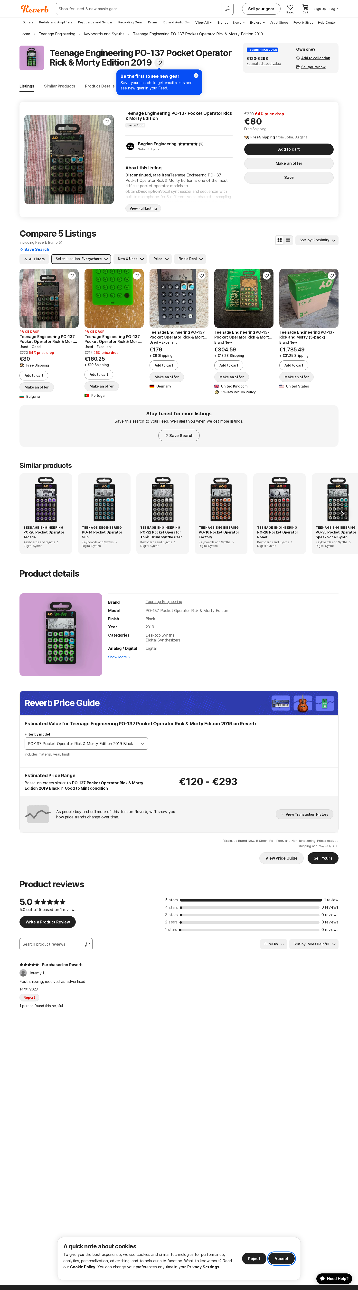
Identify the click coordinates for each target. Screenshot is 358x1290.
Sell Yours (323, 858)
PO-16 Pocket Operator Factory (219, 534)
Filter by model (37, 734)
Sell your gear (261, 8)
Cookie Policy (82, 1266)
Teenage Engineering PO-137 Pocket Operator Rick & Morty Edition (178, 116)
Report (29, 997)
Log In (334, 9)
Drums (153, 22)
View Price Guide (281, 858)
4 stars (171, 907)
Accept (281, 1258)
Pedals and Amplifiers (55, 22)
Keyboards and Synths (95, 22)
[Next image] (107, 159)
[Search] (227, 9)
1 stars (171, 929)
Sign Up (320, 9)
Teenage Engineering (164, 601)
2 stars (171, 922)
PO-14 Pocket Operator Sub (102, 534)
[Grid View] (279, 240)
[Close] (196, 75)
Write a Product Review (48, 922)
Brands (222, 22)
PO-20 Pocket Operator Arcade (43, 534)
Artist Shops (279, 22)
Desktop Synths (160, 635)
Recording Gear (130, 22)
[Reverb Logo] (35, 9)
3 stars (171, 914)
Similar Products (59, 86)
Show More (117, 657)
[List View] (288, 240)
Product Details (100, 86)
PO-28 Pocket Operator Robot (277, 534)
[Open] (143, 743)
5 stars (171, 899)
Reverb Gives (303, 22)
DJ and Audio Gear (177, 22)
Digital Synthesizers (163, 640)
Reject (254, 1258)
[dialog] (179, 1258)
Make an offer (289, 163)
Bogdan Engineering (157, 143)
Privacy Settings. (203, 1266)
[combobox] (81, 743)
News (237, 22)
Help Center (327, 22)
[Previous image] (31, 159)
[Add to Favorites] (159, 63)
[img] (188, 144)
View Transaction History (307, 814)
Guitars (27, 22)
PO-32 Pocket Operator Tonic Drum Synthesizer (161, 534)
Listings (26, 86)
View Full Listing (143, 208)
